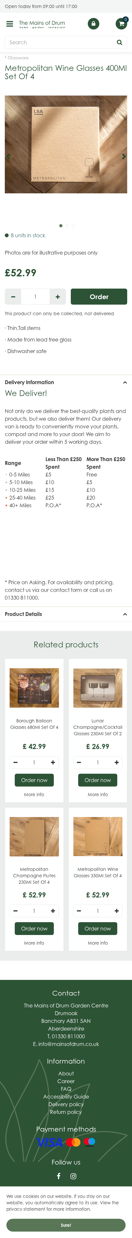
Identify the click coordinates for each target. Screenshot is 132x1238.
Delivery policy (66, 1104)
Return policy (66, 1112)
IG (73, 1176)
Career (66, 1081)
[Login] (93, 23)
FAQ (66, 1089)
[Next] (124, 157)
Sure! (66, 1225)
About (66, 1073)
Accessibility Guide (66, 1096)
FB (58, 1176)
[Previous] (8, 157)
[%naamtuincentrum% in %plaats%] (42, 24)
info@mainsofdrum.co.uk (68, 1044)
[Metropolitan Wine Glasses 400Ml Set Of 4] (66, 157)
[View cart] (121, 23)
